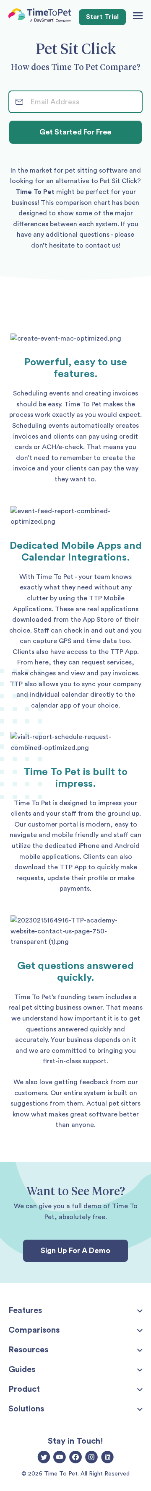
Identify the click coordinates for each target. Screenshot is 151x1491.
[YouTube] (59, 1458)
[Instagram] (91, 1458)
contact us (102, 245)
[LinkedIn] (107, 1458)
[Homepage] (39, 17)
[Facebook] (75, 1458)
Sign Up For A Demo (75, 1250)
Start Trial (102, 16)
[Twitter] (43, 1458)
